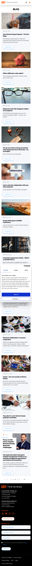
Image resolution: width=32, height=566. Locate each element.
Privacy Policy (17, 557)
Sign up (6, 548)
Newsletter (5, 523)
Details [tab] (16, 270)
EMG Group (9, 563)
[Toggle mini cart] (30, 2)
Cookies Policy (5, 560)
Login (16, 560)
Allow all (16, 294)
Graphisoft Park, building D (8, 492)
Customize (15, 299)
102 (24, 479)
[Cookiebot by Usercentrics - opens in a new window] (23, 266)
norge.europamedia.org (8, 503)
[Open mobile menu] (26, 2)
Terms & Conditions (6, 557)
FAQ (12, 560)
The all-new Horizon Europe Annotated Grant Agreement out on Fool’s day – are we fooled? (16, 149)
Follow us (4, 510)
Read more (8, 47)
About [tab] (26, 270)
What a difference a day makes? (13, 73)
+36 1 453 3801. (5, 498)
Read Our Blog (8, 518)
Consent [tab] (5, 270)
